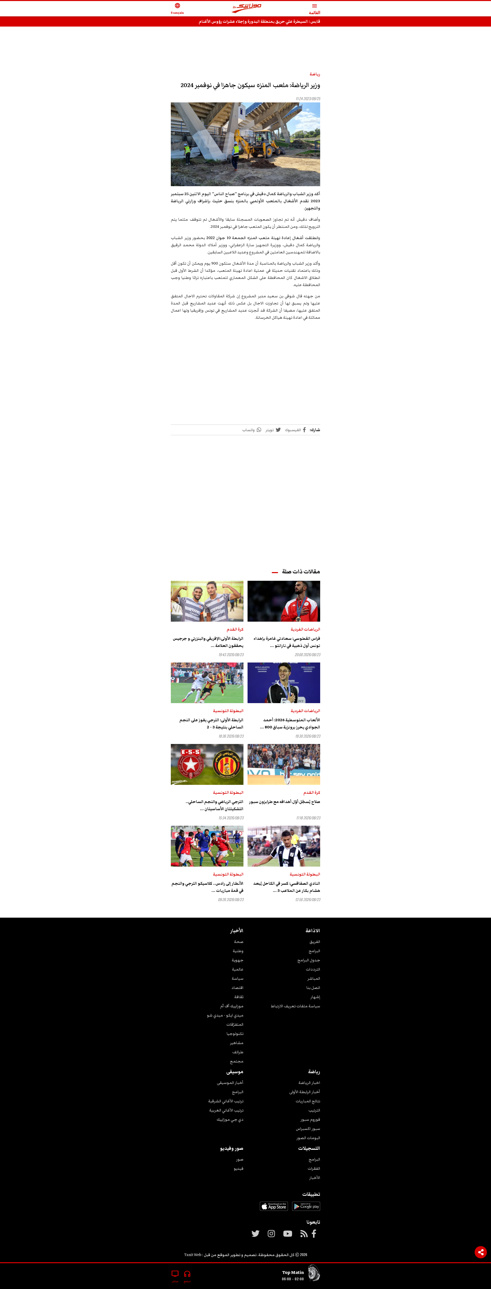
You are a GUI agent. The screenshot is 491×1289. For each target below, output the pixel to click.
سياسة (237, 978)
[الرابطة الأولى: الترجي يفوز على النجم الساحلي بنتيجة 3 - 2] (207, 683)
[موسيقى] (314, 1274)
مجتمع (236, 1061)
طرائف (237, 1052)
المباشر (313, 978)
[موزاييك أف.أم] (246, 9)
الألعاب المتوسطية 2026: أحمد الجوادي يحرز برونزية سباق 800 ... (290, 723)
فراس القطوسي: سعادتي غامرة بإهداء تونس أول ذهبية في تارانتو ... (287, 642)
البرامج (314, 951)
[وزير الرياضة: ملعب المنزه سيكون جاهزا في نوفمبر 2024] (245, 144)
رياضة (315, 74)
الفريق (314, 942)
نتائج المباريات (308, 1101)
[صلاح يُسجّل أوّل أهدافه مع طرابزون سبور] (284, 764)
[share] (481, 1252)
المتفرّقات (234, 1024)
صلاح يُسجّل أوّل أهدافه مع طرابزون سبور (284, 802)
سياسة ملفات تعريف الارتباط (295, 1006)
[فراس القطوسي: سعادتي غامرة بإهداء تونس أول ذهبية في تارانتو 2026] (284, 601)
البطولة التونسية (228, 711)
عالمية (237, 969)
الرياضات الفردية (305, 629)
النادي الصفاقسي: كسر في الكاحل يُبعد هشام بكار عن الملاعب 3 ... (286, 887)
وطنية (238, 951)
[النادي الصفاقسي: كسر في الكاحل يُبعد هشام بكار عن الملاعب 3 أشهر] (284, 846)
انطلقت (311, 238)
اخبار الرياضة (309, 1083)
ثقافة (238, 997)
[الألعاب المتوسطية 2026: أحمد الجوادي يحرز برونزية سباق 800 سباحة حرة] (284, 683)
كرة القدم (235, 629)
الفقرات (314, 1168)
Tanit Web (192, 1255)
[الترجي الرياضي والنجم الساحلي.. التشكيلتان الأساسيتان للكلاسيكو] (207, 764)
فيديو (238, 1168)
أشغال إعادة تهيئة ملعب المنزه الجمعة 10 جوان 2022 (255, 238)
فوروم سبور (310, 1119)
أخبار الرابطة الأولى (304, 1092)
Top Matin (293, 1272)
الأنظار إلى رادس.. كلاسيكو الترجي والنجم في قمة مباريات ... (207, 887)
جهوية (237, 960)
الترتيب (314, 1110)
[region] (245, 46)
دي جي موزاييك (230, 1119)
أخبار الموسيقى (230, 1083)
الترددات (313, 969)
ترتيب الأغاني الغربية (226, 1110)
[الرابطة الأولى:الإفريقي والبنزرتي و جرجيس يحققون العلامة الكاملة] (207, 601)
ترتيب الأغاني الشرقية (225, 1101)
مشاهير (236, 1043)
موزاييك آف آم (231, 1006)
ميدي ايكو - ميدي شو (225, 1015)
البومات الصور (308, 1138)
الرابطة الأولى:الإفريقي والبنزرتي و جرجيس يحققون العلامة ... (208, 642)
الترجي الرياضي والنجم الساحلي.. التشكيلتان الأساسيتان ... (214, 805)
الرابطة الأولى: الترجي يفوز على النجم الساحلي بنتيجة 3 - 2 (211, 723)
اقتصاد (237, 988)
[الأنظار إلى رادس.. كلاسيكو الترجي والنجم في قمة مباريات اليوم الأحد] (207, 846)
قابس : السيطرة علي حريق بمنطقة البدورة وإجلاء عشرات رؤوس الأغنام (259, 21)
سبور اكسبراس (308, 1129)
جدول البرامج (308, 960)
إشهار (315, 997)
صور (239, 1159)
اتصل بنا (313, 988)
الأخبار (314, 1178)
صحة (238, 942)
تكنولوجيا (235, 1034)
